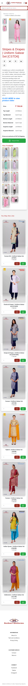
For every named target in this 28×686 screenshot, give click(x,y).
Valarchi (23, 684)
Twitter (14, 670)
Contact (14, 653)
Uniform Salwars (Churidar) (12, 15)
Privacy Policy (14, 640)
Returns (14, 655)
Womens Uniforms (8, 14)
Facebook (14, 668)
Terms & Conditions (14, 638)
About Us (14, 635)
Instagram (14, 673)
